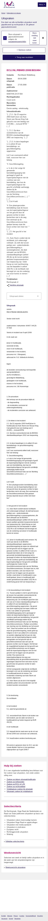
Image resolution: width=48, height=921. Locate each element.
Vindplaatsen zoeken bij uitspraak (20, 789)
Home (3, 13)
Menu (41, 5)
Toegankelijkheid (31, 916)
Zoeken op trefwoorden (15, 782)
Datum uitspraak (10, 80)
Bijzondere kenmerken (11, 104)
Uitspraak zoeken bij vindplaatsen (20, 791)
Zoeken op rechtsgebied (16, 787)
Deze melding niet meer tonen (35, 38)
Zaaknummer (12, 91)
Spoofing (40, 916)
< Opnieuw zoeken (24, 50)
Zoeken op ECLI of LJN (16, 784)
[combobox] (24, 296)
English (3, 916)
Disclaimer (17, 918)
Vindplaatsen (12, 279)
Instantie (10, 75)
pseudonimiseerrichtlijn (17, 42)
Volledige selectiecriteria (14, 841)
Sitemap (9, 916)
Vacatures (4, 918)
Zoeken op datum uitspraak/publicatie (21, 779)
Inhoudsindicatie (14, 111)
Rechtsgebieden (13, 97)
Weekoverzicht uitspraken (15, 867)
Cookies (21, 916)
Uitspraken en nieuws (14, 13)
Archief (11, 918)
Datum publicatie (11, 86)
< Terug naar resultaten (24, 57)
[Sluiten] (43, 38)
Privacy (16, 916)
